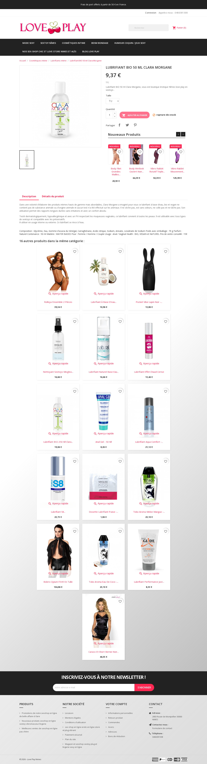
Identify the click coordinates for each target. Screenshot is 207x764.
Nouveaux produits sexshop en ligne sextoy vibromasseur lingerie (37, 722)
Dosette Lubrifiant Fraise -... (103, 511)
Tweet (127, 125)
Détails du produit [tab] (53, 196)
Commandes (114, 722)
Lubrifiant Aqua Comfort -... (149, 441)
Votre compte (116, 704)
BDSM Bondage (99, 43)
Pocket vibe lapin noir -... (149, 301)
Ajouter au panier (134, 115)
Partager (119, 125)
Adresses (112, 731)
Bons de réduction (116, 736)
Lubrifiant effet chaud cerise (149, 371)
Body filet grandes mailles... (116, 171)
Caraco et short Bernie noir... (103, 651)
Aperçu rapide (58, 293)
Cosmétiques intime (73, 43)
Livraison (69, 713)
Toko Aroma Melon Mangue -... (149, 511)
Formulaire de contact (162, 728)
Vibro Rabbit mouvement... (177, 170)
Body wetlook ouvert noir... (136, 170)
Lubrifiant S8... (58, 511)
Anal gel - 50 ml (103, 441)
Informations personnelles (120, 713)
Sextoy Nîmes (48, 43)
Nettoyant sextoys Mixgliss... (58, 371)
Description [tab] (29, 196)
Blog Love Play (90, 51)
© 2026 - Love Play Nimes (30, 759)
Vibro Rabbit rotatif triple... (157, 170)
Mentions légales (73, 717)
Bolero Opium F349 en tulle (58, 581)
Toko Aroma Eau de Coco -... (103, 581)
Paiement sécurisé (73, 734)
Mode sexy (28, 43)
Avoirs (111, 727)
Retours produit (115, 717)
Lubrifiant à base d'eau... (103, 301)
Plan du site (70, 739)
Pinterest (135, 125)
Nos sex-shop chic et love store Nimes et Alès (49, 51)
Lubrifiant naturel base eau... (104, 371)
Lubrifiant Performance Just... (149, 581)
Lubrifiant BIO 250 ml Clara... (58, 441)
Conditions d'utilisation (75, 722)
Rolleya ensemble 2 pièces (58, 301)
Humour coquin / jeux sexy (129, 43)
